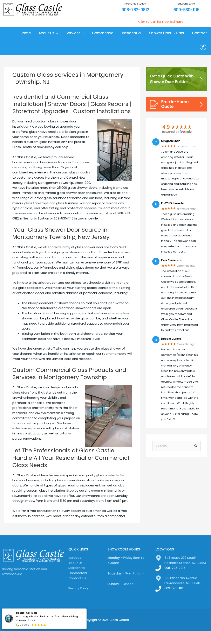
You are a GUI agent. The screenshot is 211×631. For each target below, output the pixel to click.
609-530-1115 (186, 10)
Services (74, 557)
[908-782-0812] (158, 568)
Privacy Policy (78, 588)
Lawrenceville (186, 3)
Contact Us (77, 578)
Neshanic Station (135, 3)
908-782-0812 (135, 10)
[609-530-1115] (158, 589)
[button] (86, 608)
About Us (75, 563)
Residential (76, 568)
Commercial (77, 573)
